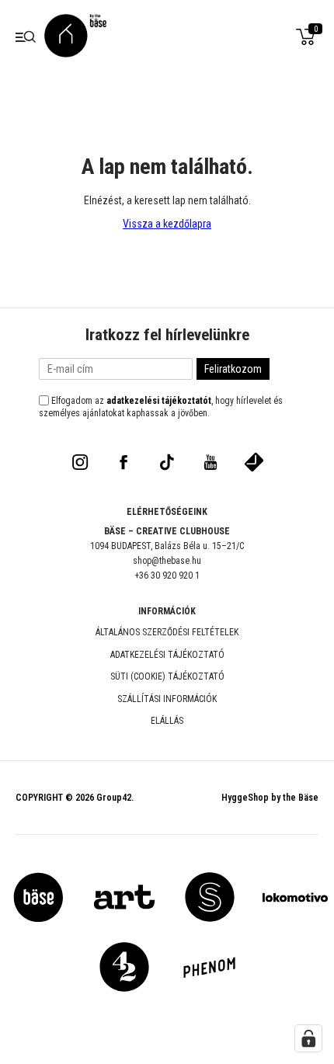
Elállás (167, 720)
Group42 (113, 797)
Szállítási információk (167, 699)
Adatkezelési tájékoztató (167, 654)
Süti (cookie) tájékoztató (167, 676)
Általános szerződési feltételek (167, 632)
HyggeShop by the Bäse (269, 797)
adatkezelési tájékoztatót (158, 400)
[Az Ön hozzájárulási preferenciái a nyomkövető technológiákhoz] (308, 1038)
